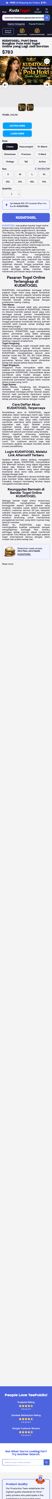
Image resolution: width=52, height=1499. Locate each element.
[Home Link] (19, 10)
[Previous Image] (5, 85)
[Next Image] (47, 85)
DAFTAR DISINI (17, 126)
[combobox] (23, 17)
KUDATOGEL (26, 217)
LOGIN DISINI (17, 133)
